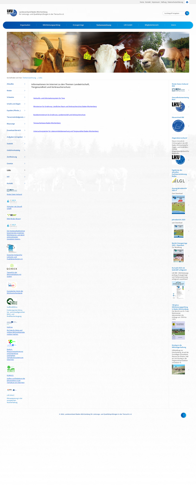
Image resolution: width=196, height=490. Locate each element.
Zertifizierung (12, 157)
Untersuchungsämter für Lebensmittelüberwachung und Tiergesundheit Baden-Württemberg (65, 131)
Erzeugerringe (78, 25)
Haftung (163, 2)
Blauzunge (11, 124)
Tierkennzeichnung (103, 25)
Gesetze (10, 163)
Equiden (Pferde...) (13, 110)
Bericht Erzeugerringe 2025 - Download (179, 244)
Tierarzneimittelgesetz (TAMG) (16, 117)
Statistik (10, 143)
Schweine (10, 97)
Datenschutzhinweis (5, 489)
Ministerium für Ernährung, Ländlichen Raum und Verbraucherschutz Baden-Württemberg (64, 106)
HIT (8, 177)
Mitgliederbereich (152, 25)
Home (142, 2)
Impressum (156, 2)
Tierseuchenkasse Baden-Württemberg (46, 123)
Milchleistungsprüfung (51, 25)
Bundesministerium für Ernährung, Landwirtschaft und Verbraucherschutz (58, 115)
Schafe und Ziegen (14, 104)
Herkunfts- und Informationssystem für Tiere (48, 98)
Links (40, 78)
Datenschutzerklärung (175, 2)
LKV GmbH (128, 25)
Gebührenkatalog (13, 150)
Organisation (25, 25)
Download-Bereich (14, 130)
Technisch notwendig (3, 455)
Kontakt (148, 2)
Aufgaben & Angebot (15, 137)
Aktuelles (10, 84)
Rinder (9, 90)
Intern (173, 25)
